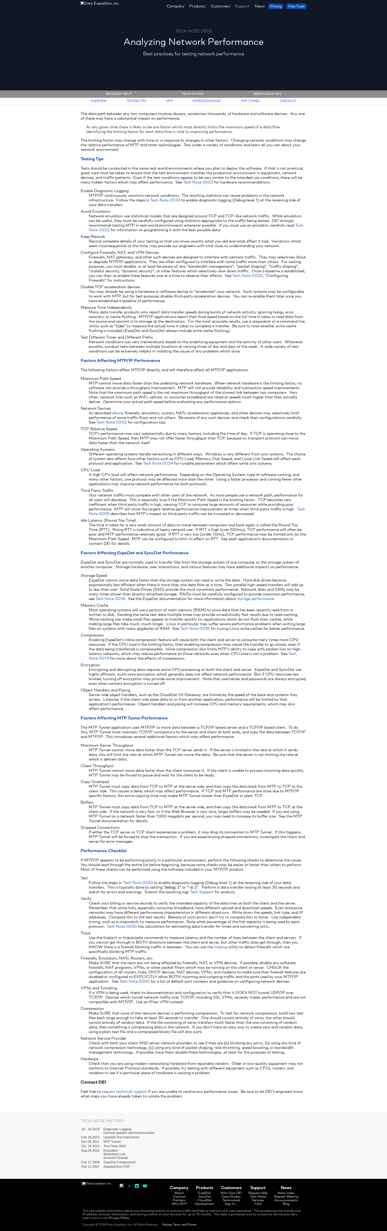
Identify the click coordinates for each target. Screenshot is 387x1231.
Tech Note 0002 (247, 276)
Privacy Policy (119, 1218)
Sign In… (231, 1204)
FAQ (258, 1204)
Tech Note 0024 (158, 464)
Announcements (286, 1200)
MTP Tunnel (250, 101)
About (179, 1193)
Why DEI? (179, 1204)
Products (197, 6)
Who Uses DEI (231, 1193)
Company (175, 6)
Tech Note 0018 (110, 599)
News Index (286, 1193)
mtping (220, 947)
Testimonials (231, 1200)
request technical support (124, 1092)
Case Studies (231, 1196)
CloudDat (204, 1200)
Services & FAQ (267, 94)
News (260, 6)
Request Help (118, 94)
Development (204, 1204)
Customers (220, 6)
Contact (179, 1196)
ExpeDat (204, 1193)
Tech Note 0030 (122, 927)
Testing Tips (136, 101)
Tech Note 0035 (195, 629)
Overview (99, 101)
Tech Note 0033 (165, 200)
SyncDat (204, 1196)
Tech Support (202, 892)
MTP (169, 101)
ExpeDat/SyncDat (207, 101)
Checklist (288, 101)
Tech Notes (192, 94)
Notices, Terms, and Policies (179, 1224)
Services (258, 1200)
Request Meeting (286, 1196)
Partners (179, 1200)
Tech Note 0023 (198, 182)
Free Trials (296, 6)
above (117, 413)
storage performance (255, 599)
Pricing (275, 6)
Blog (286, 1204)
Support (242, 6)
